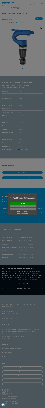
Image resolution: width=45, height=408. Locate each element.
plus (23, 209)
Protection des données (24, 213)
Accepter (23, 203)
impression (18, 213)
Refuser (23, 206)
